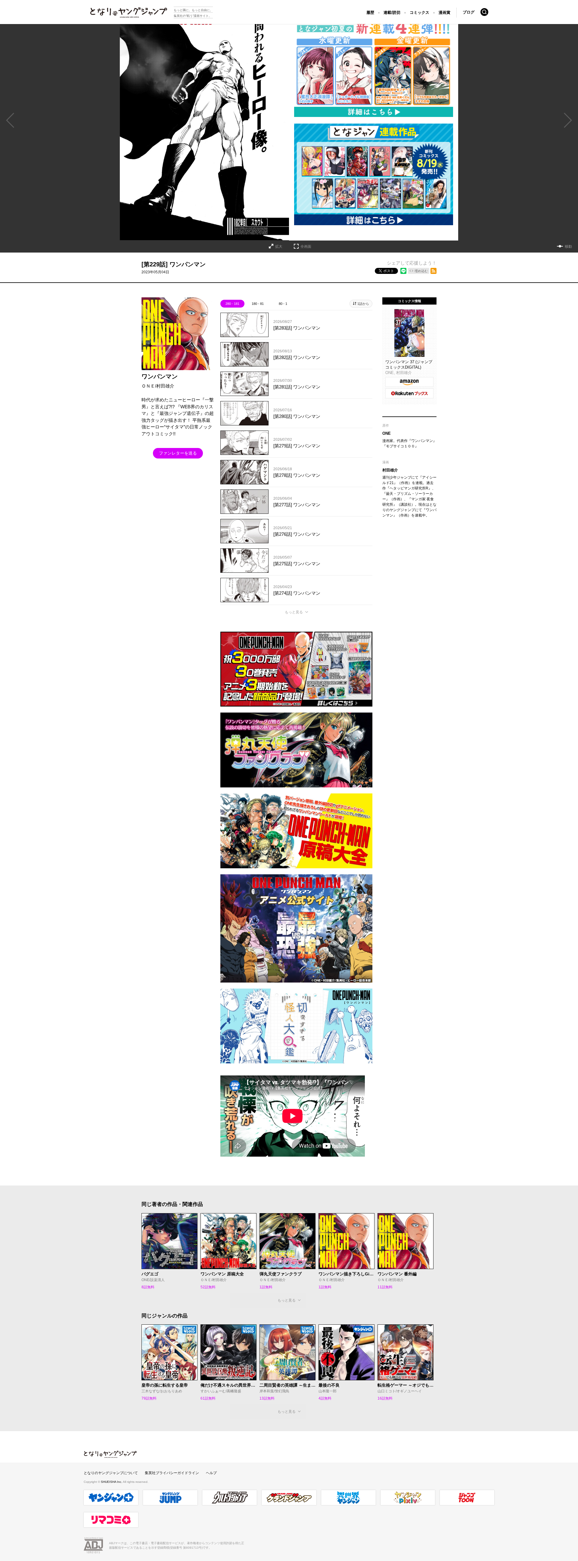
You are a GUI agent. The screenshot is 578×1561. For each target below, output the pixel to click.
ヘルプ (211, 1473)
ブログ (468, 12)
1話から (363, 303)
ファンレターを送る (178, 453)
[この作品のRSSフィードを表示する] (433, 271)
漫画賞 (444, 12)
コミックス (419, 12)
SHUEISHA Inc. (112, 1481)
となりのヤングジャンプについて (111, 1473)
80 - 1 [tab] (283, 303)
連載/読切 (392, 12)
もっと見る (294, 612)
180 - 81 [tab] (258, 303)
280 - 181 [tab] (232, 303)
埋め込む (421, 271)
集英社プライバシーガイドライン (172, 1473)
